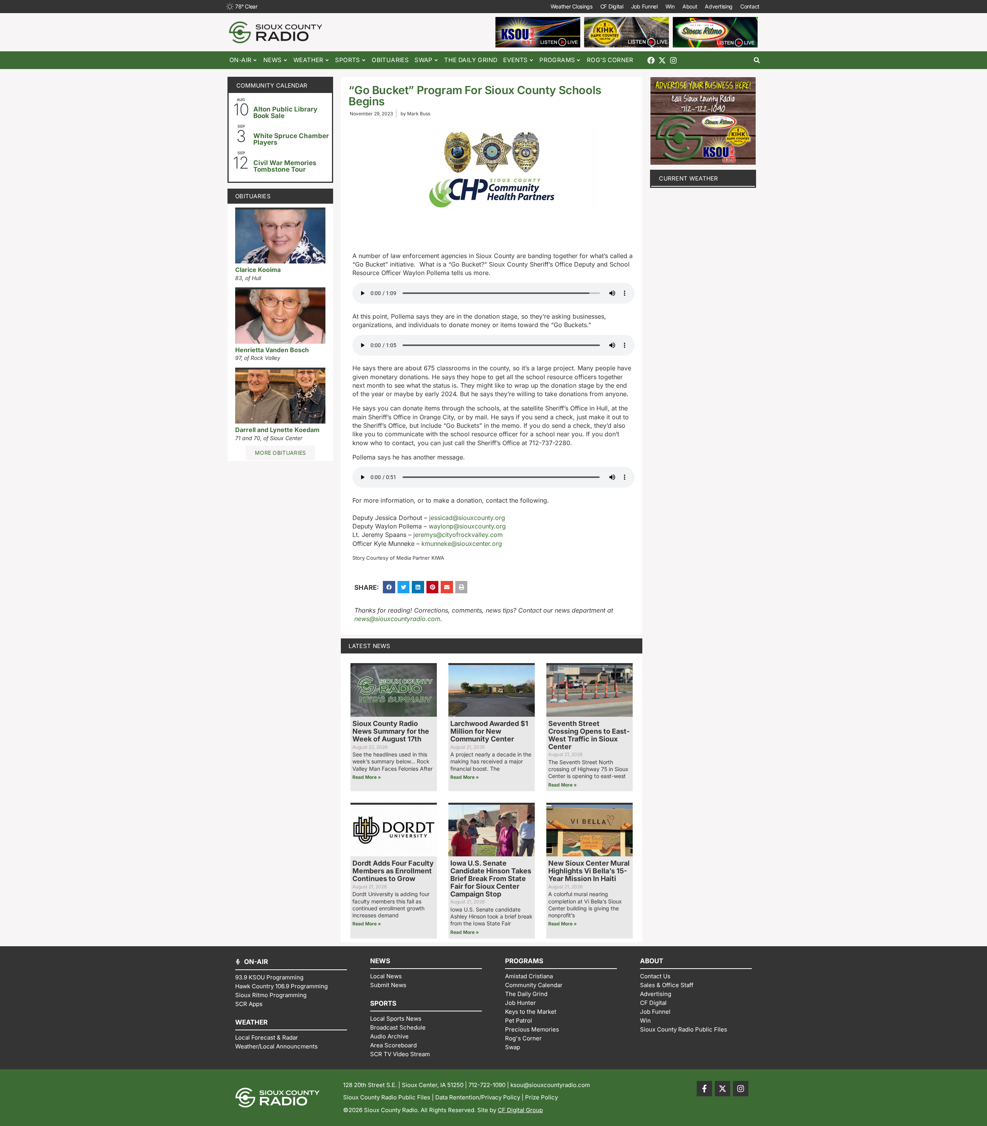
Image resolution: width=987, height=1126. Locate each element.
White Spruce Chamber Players (291, 139)
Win (670, 6)
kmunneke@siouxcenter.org (461, 543)
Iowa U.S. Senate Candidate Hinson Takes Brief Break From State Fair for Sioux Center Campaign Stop (490, 878)
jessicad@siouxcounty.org (467, 518)
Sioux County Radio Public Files (386, 1097)
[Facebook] (651, 60)
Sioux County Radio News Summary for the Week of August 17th (390, 731)
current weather (688, 178)
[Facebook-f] (704, 1088)
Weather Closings (572, 6)
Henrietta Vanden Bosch (272, 350)
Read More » (366, 777)
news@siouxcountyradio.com (397, 619)
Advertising (719, 6)
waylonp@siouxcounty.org (467, 526)
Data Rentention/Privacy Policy (477, 1097)
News (272, 60)
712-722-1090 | (489, 1085)
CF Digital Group (520, 1110)
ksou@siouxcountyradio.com (550, 1085)
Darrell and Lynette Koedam (277, 430)
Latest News (369, 646)
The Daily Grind (470, 60)
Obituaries (390, 60)
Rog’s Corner (610, 60)
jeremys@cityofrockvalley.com (458, 535)
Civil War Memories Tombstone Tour (285, 166)
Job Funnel (644, 6)
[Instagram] (673, 60)
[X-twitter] (662, 60)
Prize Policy (541, 1097)
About (689, 6)
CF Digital (611, 6)
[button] (756, 60)
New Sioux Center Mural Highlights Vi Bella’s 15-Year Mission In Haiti (589, 871)
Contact (750, 6)
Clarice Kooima (258, 269)
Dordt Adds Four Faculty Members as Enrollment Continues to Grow (393, 871)
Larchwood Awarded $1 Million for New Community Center (489, 731)
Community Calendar (271, 85)
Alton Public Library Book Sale (285, 112)
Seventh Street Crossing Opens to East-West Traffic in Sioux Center (589, 734)
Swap (423, 60)
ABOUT (651, 961)
